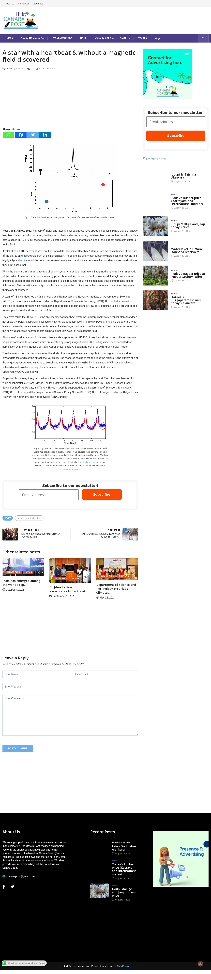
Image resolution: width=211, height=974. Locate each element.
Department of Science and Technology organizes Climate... (70, 589)
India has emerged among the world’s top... (117, 583)
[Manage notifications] (200, 963)
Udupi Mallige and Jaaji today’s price (188, 225)
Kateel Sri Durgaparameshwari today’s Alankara (186, 300)
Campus (125, 38)
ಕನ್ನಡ (157, 38)
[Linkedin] (45, 135)
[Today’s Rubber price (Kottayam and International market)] (155, 201)
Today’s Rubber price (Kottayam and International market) (187, 201)
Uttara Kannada (62, 38)
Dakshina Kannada (32, 38)
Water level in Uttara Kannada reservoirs (186, 250)
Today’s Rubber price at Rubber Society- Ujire (188, 275)
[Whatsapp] (8, 135)
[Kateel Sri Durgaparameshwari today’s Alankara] (155, 300)
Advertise (38, 3)
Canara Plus (15, 579)
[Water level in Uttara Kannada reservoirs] (155, 251)
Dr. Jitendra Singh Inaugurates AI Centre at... (23, 589)
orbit (23, 260)
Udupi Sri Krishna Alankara (183, 175)
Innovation (79, 576)
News (9, 38)
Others (142, 38)
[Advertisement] (70, 103)
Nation (29, 579)
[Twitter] (33, 135)
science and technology (29, 518)
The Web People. (121, 966)
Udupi (83, 38)
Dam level (176, 246)
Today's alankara (180, 171)
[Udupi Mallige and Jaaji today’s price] (155, 226)
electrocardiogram (71, 469)
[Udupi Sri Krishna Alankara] (155, 176)
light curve (91, 462)
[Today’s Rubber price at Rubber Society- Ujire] (155, 275)
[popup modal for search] (203, 38)
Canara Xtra (103, 38)
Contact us (23, 3)
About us (9, 3)
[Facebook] (21, 135)
